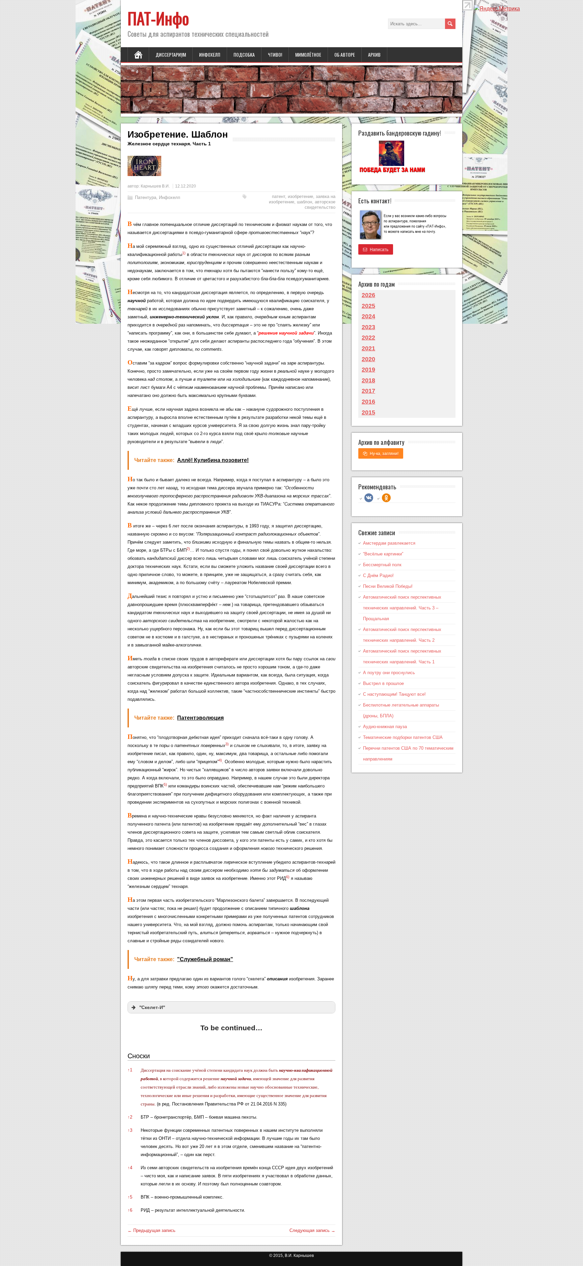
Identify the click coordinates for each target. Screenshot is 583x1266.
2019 (368, 369)
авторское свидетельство (320, 204)
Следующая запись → (312, 1230)
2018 (368, 380)
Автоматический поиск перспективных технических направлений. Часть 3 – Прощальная (402, 608)
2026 (368, 295)
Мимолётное (308, 54)
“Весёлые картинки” (383, 553)
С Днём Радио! (378, 575)
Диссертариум (171, 54)
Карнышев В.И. (155, 186)
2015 (368, 412)
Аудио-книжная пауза (385, 726)
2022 (368, 337)
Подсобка (244, 54)
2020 (368, 359)
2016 (368, 401)
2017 (368, 390)
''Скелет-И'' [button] (152, 1007)
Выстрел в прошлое (383, 683)
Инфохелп (209, 54)
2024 (368, 316)
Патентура (145, 197)
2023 (368, 327)
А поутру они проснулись (389, 672)
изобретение (300, 196)
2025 (368, 306)
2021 (368, 348)
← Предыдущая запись (151, 1230)
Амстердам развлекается (389, 543)
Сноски (139, 1056)
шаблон (304, 201)
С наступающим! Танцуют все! (394, 694)
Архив (374, 54)
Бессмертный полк (382, 564)
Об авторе (344, 54)
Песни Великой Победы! (388, 586)
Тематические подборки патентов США (403, 737)
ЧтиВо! (275, 54)
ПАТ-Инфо (158, 18)
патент (278, 196)
